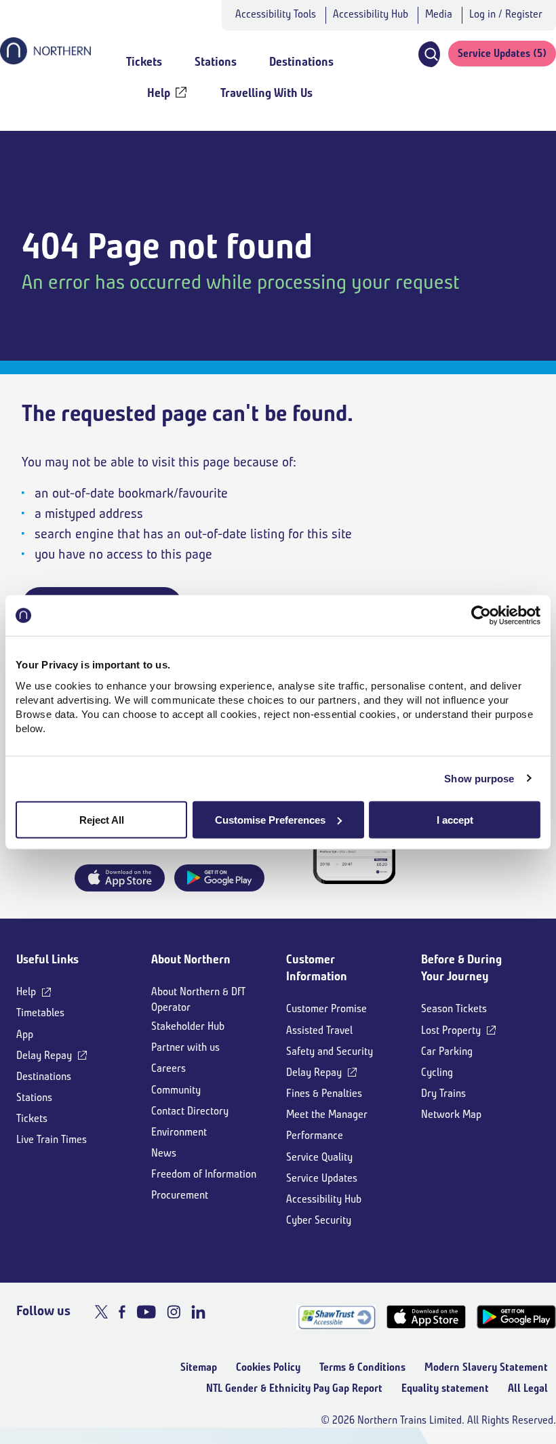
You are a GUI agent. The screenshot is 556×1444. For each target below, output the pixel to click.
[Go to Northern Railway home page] (45, 60)
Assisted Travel (319, 1030)
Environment (179, 1131)
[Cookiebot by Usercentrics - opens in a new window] (481, 615)
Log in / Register (505, 13)
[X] (101, 1312)
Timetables (40, 1012)
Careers (168, 1068)
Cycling (437, 1072)
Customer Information (316, 968)
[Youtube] (146, 1312)
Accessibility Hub (370, 13)
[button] (428, 54)
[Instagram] (173, 1312)
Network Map (451, 1114)
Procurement (179, 1194)
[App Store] (426, 1317)
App (24, 1034)
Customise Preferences (270, 819)
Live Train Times (51, 1139)
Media (438, 13)
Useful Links (47, 959)
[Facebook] (122, 1312)
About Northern (191, 959)
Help (26, 991)
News (163, 1152)
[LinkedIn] (198, 1312)
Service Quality (319, 1156)
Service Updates (321, 1177)
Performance (314, 1135)
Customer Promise (326, 1008)
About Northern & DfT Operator (198, 999)
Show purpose (479, 778)
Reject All (101, 819)
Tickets (31, 1118)
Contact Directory (190, 1110)
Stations (34, 1097)
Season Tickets (454, 1008)
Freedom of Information (203, 1173)
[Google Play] (516, 1317)
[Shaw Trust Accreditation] (336, 1317)
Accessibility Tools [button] (275, 13)
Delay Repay (44, 1055)
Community (176, 1089)
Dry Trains (443, 1093)
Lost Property (451, 1030)
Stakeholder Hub (187, 1026)
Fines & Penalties (324, 1093)
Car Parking (447, 1051)
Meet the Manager (327, 1114)
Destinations (43, 1076)
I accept (455, 819)
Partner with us (185, 1047)
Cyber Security (318, 1220)
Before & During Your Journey (461, 968)
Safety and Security (329, 1051)
